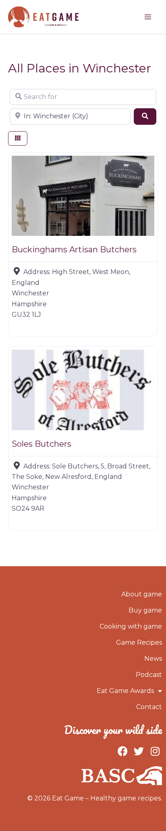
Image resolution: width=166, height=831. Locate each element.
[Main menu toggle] (148, 17)
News (153, 658)
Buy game (145, 610)
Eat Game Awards (125, 691)
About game (141, 594)
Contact (149, 707)
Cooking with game (131, 626)
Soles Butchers (41, 444)
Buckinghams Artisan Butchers (74, 249)
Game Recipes (139, 642)
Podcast (149, 674)
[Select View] (17, 138)
